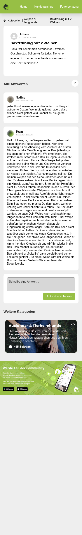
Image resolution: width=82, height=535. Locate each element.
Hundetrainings (43, 6)
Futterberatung (69, 6)
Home (23, 6)
